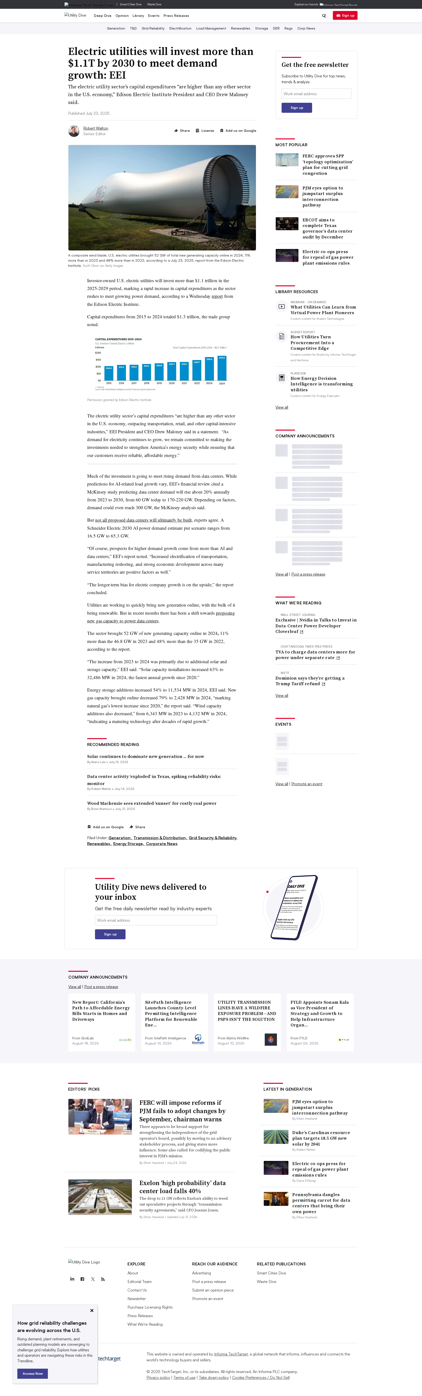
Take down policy (214, 1377)
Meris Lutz (98, 762)
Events (154, 15)
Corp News (306, 28)
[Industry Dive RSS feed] (103, 1279)
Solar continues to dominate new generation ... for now (145, 756)
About (132, 1273)
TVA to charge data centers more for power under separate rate (315, 655)
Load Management (211, 28)
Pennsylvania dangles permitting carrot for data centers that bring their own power (321, 1203)
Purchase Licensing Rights (150, 1307)
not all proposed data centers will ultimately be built (143, 520)
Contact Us (137, 1290)
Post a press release (308, 574)
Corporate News (162, 843)
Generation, (120, 837)
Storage (261, 28)
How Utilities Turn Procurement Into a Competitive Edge (312, 342)
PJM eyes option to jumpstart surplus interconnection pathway (323, 196)
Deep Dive (103, 15)
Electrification (180, 28)
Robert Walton (95, 128)
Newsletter (136, 1298)
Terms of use (184, 1377)
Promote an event (306, 783)
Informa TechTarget (231, 1354)
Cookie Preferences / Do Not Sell (261, 1377)
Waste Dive (154, 4)
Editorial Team (139, 1281)
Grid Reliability (153, 28)
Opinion (122, 15)
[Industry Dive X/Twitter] (92, 1279)
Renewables (240, 28)
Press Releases (176, 15)
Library (138, 15)
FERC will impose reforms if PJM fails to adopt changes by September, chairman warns (182, 1111)
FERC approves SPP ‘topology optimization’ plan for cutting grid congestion (328, 164)
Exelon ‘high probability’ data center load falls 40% (182, 1187)
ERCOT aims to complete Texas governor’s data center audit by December (328, 228)
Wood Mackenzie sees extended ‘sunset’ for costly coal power (152, 803)
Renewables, (99, 843)
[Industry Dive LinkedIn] (72, 1279)
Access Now (33, 1373)
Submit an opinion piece (213, 1290)
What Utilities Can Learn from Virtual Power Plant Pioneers (323, 310)
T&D (133, 28)
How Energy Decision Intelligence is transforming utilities (322, 384)
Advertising (201, 1273)
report (217, 296)
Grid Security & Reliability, (213, 837)
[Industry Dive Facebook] (82, 1279)
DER (276, 28)
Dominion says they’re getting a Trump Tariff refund (310, 681)
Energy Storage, (129, 843)
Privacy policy (158, 1377)
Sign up (348, 15)
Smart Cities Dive (130, 4)
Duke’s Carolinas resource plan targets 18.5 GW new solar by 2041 (321, 1138)
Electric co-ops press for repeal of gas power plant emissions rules (328, 257)
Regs (289, 28)
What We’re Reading (145, 1324)
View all (281, 407)
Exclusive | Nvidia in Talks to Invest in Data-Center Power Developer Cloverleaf (316, 625)
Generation (116, 28)
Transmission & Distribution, (161, 837)
